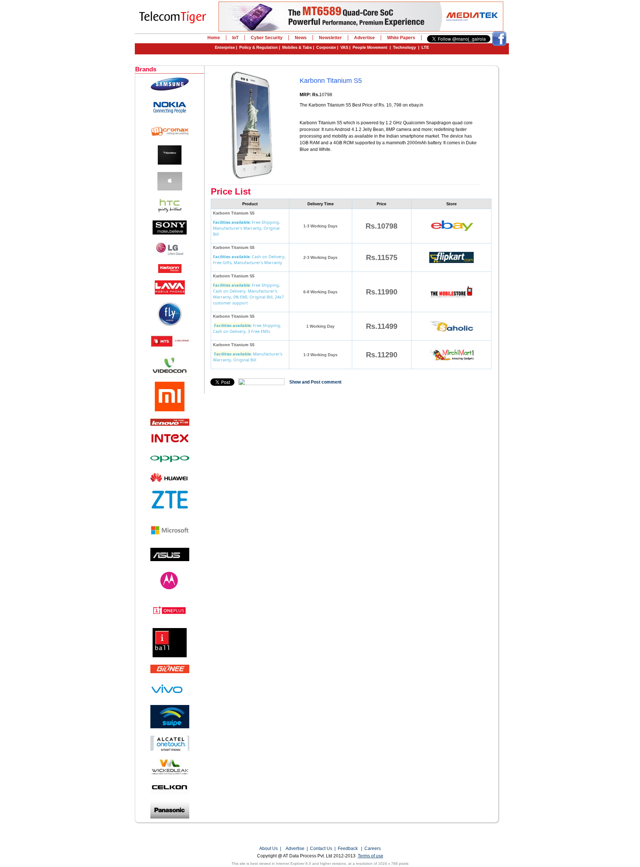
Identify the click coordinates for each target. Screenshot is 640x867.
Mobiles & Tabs (297, 47)
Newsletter (330, 37)
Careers (372, 848)
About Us (268, 848)
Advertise (364, 37)
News (301, 37)
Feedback (348, 848)
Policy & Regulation (258, 47)
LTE (425, 47)
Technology (404, 47)
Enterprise (225, 47)
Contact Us (321, 848)
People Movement (370, 47)
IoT (235, 37)
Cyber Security (267, 37)
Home (213, 37)
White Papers (401, 37)
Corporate (326, 47)
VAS (344, 47)
